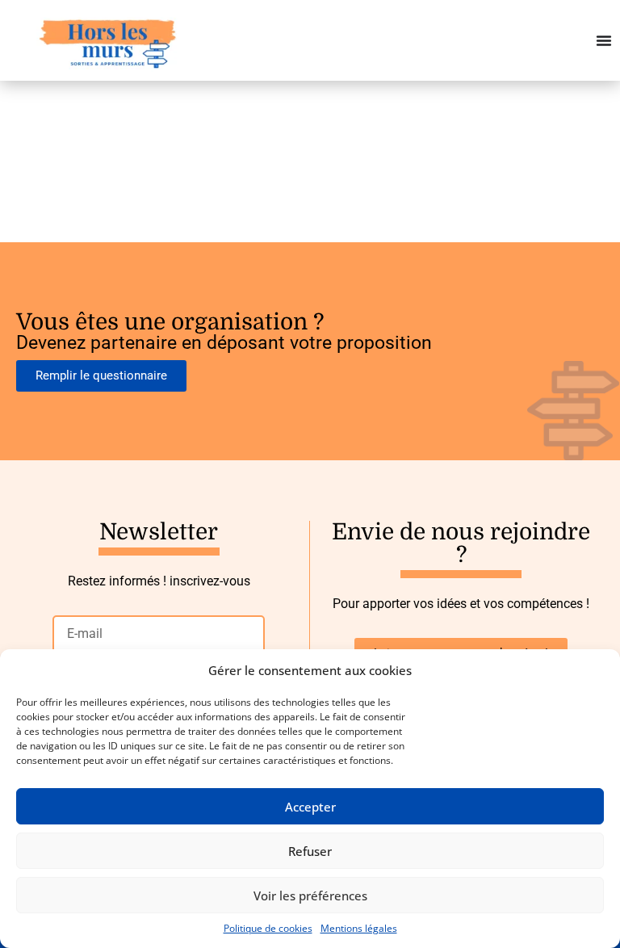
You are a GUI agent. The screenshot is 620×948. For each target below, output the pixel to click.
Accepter (310, 807)
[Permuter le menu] (604, 40)
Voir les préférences (310, 895)
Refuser (310, 851)
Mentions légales (358, 928)
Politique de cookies (268, 928)
